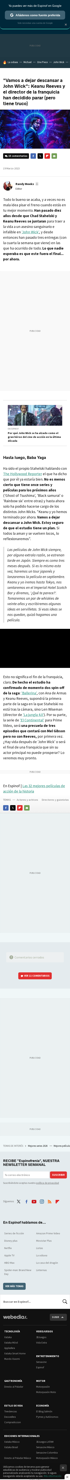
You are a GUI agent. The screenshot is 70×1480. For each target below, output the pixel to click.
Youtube (34, 1201)
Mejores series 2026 (38, 1146)
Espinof (40, 1367)
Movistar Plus (44, 1240)
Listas (39, 1248)
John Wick (58, 62)
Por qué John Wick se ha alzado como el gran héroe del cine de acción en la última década (34, 436)
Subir (55, 1317)
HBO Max (9, 1262)
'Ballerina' (29, 693)
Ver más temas (14, 1286)
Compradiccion (12, 1422)
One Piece (42, 62)
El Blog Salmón (44, 1411)
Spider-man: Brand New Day (17, 1272)
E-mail (54, 156)
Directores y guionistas (55, 799)
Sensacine (41, 1362)
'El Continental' (32, 720)
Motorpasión (43, 1386)
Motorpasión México (47, 1458)
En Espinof (13, 428)
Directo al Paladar (13, 1386)
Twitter (40, 156)
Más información (52, 1476)
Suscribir (58, 1174)
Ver (37, 975)
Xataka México (12, 1441)
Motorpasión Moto (46, 1392)
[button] (26, 184)
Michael (28, 62)
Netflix (8, 1248)
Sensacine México (45, 1447)
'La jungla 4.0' (33, 714)
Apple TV (9, 1255)
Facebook (33, 156)
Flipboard (47, 156)
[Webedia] (15, 1319)
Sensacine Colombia (47, 1452)
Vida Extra (41, 1342)
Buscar (64, 1301)
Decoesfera (10, 1417)
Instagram (42, 1201)
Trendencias (10, 1411)
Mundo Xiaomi (12, 1359)
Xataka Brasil (11, 1447)
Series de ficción (14, 1233)
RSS (49, 1201)
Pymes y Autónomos (47, 1417)
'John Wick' (30, 232)
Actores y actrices (27, 799)
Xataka (8, 1337)
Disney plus (11, 1240)
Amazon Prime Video (48, 1233)
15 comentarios (17, 156)
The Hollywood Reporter (22, 473)
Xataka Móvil (11, 1342)
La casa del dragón (47, 1262)
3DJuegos (41, 1337)
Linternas (41, 1270)
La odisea (13, 62)
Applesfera (9, 1348)
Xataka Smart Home (14, 1353)
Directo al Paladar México (17, 1458)
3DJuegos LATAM (44, 1441)
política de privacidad (47, 1183)
